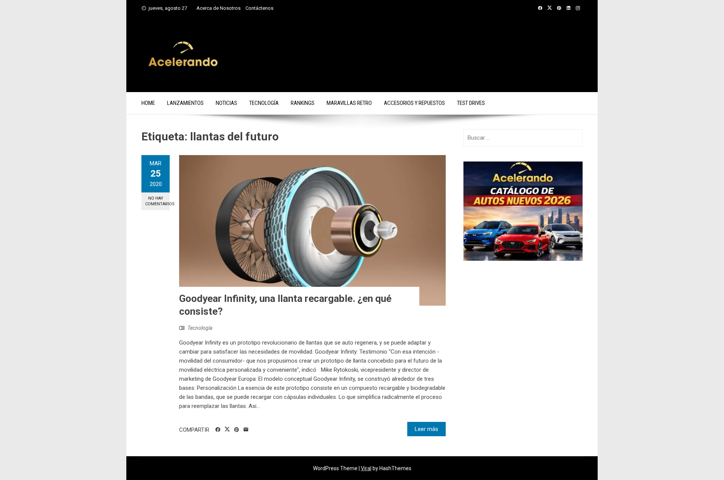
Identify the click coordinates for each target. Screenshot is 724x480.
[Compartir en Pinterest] (236, 429)
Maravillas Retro (349, 103)
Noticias (226, 103)
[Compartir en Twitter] (227, 429)
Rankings (302, 103)
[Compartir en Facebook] (217, 429)
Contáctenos (259, 8)
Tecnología (264, 103)
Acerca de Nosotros (218, 8)
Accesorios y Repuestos (414, 103)
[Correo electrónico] (246, 429)
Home (148, 103)
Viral (366, 468)
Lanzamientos (185, 103)
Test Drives (471, 103)
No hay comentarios (157, 201)
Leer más (426, 429)
